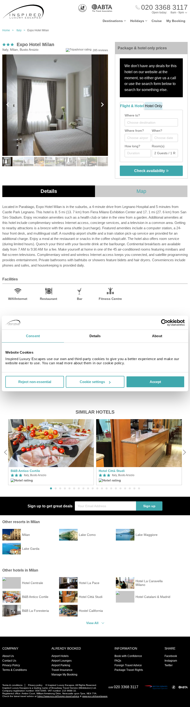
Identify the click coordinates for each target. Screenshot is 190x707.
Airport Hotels (60, 656)
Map (141, 191)
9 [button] (88, 488)
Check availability (150, 171)
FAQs (117, 660)
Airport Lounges (61, 660)
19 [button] (134, 488)
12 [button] (102, 488)
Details (49, 191)
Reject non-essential (34, 382)
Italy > (21, 30)
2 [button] (55, 488)
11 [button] (97, 488)
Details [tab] (95, 336)
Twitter (169, 665)
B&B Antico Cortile (25, 471)
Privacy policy (35, 685)
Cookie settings (92, 382)
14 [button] (111, 488)
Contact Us (9, 660)
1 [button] (51, 488)
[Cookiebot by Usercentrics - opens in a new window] (164, 322)
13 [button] (106, 488)
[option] (51, 452)
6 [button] (74, 488)
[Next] (184, 452)
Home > (9, 30)
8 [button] (83, 488)
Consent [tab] (33, 336)
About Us (8, 656)
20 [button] (139, 488)
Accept (155, 382)
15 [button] (116, 488)
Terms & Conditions (14, 670)
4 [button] (65, 488)
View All (92, 623)
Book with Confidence (128, 656)
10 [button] (92, 488)
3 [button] (60, 488)
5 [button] (69, 488)
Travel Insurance (62, 670)
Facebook (171, 656)
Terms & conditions (12, 685)
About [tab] (157, 336)
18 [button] (129, 488)
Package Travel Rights (128, 670)
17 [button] (125, 488)
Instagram (171, 660)
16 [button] (120, 488)
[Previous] (6, 452)
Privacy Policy (11, 665)
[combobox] (151, 122)
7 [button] (78, 488)
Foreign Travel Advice (128, 665)
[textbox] (153, 122)
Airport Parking (60, 665)
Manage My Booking (64, 674)
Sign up (149, 506)
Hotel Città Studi (112, 471)
